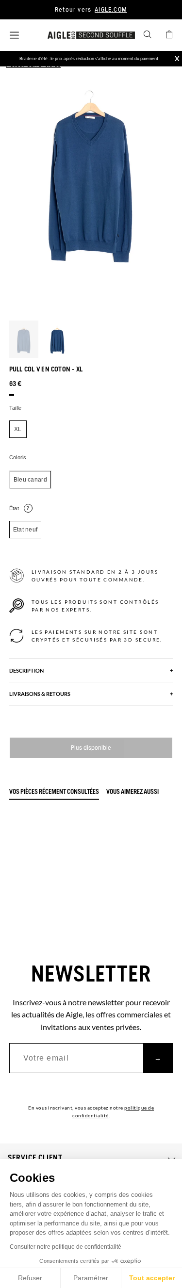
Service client (35, 1158)
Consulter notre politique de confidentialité (65, 1246)
